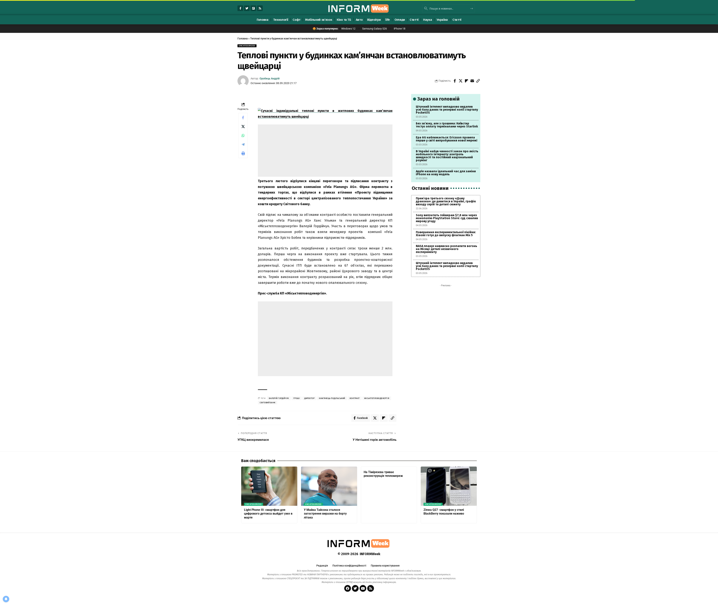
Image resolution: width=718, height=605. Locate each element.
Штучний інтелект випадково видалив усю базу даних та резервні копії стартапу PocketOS (447, 109)
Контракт (355, 398)
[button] (478, 81)
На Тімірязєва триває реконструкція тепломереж (383, 474)
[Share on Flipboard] (466, 81)
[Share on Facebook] (454, 81)
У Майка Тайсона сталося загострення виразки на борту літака (325, 513)
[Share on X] (460, 81)
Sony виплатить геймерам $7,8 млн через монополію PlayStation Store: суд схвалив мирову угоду (447, 218)
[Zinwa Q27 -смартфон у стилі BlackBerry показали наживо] (449, 486)
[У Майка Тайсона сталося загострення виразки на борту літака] (329, 486)
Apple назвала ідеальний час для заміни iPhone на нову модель (446, 172)
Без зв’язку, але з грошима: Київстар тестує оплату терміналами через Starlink (447, 125)
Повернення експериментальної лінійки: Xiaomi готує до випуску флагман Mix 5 (446, 233)
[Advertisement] (325, 150)
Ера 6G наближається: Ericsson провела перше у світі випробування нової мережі (446, 139)
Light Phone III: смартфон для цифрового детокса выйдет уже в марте (268, 513)
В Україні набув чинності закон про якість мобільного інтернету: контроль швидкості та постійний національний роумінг (447, 155)
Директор (309, 398)
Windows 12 (348, 28)
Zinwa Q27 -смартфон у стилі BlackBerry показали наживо (444, 512)
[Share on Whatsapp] (243, 135)
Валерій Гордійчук (279, 398)
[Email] (472, 81)
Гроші (296, 398)
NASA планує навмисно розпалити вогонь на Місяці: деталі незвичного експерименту (446, 249)
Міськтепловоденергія (376, 398)
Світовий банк (267, 403)
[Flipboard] (253, 8)
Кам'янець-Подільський (332, 398)
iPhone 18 (399, 28)
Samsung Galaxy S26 (374, 28)
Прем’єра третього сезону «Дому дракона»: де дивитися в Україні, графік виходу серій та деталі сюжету (446, 201)
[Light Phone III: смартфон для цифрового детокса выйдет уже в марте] (269, 486)
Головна (242, 38)
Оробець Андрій (270, 78)
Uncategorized (247, 46)
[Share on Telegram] (243, 144)
